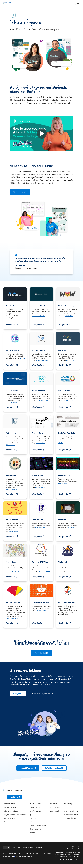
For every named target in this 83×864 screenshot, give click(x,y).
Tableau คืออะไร (10, 804)
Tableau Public (35, 807)
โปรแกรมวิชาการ (35, 829)
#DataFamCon (40, 528)
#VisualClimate (40, 487)
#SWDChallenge (11, 402)
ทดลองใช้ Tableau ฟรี (28, 768)
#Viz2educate (10, 445)
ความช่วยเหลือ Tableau (71, 815)
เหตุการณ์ (33, 833)
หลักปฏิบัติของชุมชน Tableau (42, 694)
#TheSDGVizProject (67, 400)
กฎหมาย (5, 853)
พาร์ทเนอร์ (53, 804)
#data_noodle (41, 610)
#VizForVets (70, 572)
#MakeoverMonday (38, 316)
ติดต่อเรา (7, 822)
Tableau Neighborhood (38, 825)
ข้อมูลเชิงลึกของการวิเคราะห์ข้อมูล (15, 815)
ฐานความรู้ (67, 807)
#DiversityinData (11, 489)
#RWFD (60, 443)
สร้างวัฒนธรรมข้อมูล (11, 811)
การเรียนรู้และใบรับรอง (71, 811)
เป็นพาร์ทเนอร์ (54, 811)
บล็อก (25, 848)
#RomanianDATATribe (45, 572)
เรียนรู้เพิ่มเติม (11, 325)
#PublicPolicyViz (16, 572)
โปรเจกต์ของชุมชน (36, 822)
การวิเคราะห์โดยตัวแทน (11, 807)
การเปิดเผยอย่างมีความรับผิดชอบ (42, 853)
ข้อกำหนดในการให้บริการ (16, 853)
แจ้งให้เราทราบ (40, 653)
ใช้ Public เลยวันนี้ (19, 192)
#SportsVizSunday (42, 360)
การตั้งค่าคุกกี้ (6, 857)
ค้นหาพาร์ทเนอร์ (55, 807)
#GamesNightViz (64, 483)
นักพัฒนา (31, 848)
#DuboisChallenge (12, 618)
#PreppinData (40, 443)
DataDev (33, 818)
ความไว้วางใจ (17, 848)
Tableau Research (10, 818)
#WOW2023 (69, 316)
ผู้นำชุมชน (33, 815)
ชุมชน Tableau (35, 804)
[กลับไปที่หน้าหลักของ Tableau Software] (10, 3)
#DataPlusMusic (14, 532)
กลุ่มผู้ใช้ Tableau (35, 811)
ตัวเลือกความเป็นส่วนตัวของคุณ (24, 857)
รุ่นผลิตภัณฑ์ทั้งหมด (70, 818)
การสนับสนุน (68, 804)
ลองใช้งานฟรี (15, 797)
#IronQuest (70, 360)
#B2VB (22, 358)
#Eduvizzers (70, 528)
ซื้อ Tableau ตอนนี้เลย (53, 768)
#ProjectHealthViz (42, 400)
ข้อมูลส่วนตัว (28, 853)
